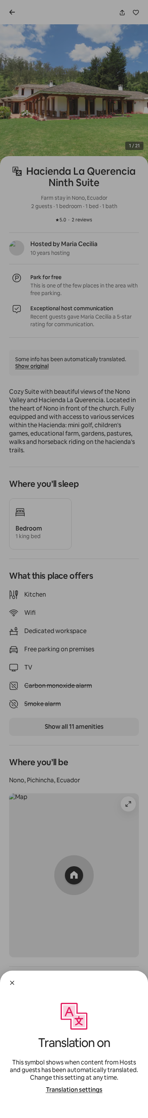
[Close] (12, 983)
